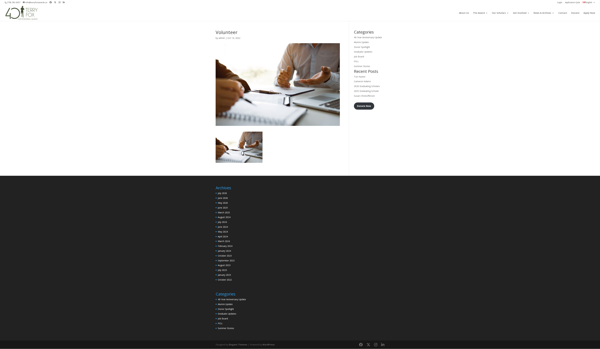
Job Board (359, 56)
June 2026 (223, 197)
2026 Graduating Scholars (367, 86)
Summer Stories (362, 66)
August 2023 (224, 265)
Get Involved (519, 13)
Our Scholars (499, 13)
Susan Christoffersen (364, 95)
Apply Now (589, 13)
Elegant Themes (238, 344)
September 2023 (226, 260)
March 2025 (224, 212)
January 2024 (224, 250)
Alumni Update (361, 42)
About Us (464, 13)
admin (222, 37)
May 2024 (223, 231)
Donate (575, 13)
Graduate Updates (363, 51)
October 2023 (225, 255)
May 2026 (223, 202)
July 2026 (222, 193)
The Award (479, 13)
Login (559, 3)
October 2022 (225, 279)
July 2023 (222, 270)
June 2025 (223, 207)
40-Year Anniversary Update (368, 37)
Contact (562, 13)
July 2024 (222, 222)
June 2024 (223, 226)
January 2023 (224, 274)
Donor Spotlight (362, 47)
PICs (356, 61)
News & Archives (542, 13)
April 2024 (223, 236)
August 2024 (224, 217)
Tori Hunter (359, 76)
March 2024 (224, 241)
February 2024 (225, 246)
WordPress (268, 344)
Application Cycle (572, 3)
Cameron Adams (362, 81)
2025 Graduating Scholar (366, 91)
